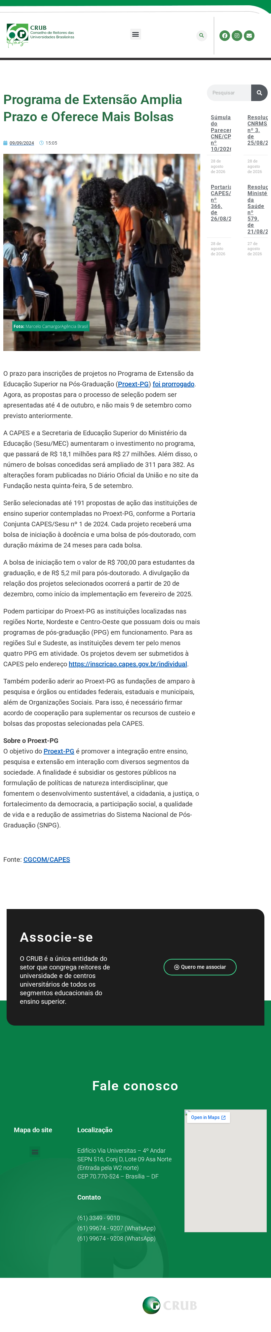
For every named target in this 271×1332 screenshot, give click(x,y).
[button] (135, 34)
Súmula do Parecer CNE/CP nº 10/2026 (222, 133)
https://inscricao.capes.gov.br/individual (128, 664)
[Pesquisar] (259, 93)
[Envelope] (249, 35)
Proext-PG (133, 384)
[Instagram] (237, 35)
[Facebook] (224, 35)
